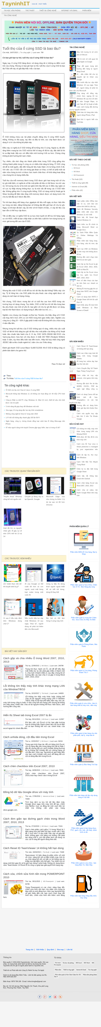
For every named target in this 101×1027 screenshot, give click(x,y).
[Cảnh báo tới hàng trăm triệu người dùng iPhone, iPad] (73, 114)
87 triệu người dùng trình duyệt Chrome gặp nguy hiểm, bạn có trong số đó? (33, 427)
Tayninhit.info (25, 962)
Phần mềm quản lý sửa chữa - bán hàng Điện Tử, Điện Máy (83, 864)
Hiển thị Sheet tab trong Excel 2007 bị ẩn (27, 715)
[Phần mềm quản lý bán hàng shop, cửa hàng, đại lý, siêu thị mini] (84, 142)
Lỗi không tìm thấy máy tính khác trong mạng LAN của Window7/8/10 (87, 431)
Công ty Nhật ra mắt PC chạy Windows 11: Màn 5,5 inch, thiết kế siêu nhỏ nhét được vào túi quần (35, 401)
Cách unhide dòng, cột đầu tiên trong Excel (28, 737)
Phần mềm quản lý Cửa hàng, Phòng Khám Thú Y (83, 671)
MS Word (45, 665)
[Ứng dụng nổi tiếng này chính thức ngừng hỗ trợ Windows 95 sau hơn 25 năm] (73, 95)
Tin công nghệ (10, 15)
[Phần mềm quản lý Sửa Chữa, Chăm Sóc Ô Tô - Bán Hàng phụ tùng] (84, 572)
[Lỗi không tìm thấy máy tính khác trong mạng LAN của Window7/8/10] (13, 696)
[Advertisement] (34, 448)
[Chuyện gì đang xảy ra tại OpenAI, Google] (34, 485)
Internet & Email (81, 970)
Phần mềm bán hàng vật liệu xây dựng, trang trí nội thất (84, 796)
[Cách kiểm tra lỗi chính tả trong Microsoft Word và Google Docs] (73, 226)
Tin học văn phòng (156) (80, 165)
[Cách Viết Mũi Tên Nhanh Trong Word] (73, 464)
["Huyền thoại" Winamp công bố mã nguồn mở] (12, 485)
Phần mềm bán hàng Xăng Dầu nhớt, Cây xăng (83, 897)
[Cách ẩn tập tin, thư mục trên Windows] (73, 457)
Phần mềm (86, 10)
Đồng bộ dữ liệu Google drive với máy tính (28, 792)
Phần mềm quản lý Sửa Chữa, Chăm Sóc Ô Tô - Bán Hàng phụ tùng (83, 586)
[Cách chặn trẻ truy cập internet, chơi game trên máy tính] (73, 377)
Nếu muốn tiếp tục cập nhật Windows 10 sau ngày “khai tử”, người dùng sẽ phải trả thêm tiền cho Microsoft (34, 623)
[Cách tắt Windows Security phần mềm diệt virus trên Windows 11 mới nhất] (73, 211)
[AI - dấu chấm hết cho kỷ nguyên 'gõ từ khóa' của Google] (73, 76)
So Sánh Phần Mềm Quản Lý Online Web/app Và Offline (87, 235)
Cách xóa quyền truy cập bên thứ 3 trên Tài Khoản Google (87, 416)
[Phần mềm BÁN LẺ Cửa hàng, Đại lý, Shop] (84, 540)
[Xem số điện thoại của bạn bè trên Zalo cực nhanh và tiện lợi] (73, 282)
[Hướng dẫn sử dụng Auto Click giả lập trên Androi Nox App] (73, 407)
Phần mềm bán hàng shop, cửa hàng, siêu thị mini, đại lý (87, 243)
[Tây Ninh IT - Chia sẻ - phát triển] (24, 4)
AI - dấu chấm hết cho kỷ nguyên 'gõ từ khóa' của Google (87, 77)
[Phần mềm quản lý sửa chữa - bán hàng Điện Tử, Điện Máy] (84, 851)
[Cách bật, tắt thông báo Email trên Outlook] (73, 478)
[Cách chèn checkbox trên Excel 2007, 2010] (13, 777)
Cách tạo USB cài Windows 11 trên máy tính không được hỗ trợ (87, 251)
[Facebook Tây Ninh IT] (40, 997)
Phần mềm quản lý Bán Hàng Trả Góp (83, 764)
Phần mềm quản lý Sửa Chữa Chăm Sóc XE (68, 975)
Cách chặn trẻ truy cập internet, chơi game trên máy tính (87, 378)
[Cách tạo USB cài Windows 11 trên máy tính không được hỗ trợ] (73, 251)
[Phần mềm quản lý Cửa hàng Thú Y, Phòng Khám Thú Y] (84, 662)
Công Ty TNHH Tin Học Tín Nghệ (33, 970)
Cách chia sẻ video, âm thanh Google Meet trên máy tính (87, 492)
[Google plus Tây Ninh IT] (45, 997)
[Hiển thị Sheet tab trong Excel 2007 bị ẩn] (13, 722)
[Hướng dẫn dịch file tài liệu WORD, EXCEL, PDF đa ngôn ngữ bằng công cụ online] (73, 385)
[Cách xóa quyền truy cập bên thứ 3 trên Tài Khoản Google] (73, 415)
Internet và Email (69, 10)
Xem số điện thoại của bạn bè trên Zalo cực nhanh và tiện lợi (87, 283)
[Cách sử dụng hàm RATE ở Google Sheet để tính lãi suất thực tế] (73, 299)
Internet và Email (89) (79, 187)
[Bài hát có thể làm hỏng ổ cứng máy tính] (55, 607)
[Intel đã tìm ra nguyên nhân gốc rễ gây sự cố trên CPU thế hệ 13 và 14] (12, 517)
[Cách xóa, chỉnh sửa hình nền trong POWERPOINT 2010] (13, 887)
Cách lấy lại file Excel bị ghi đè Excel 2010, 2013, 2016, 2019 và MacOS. (87, 266)
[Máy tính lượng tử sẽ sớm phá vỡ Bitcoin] (73, 54)
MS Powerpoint (48, 881)
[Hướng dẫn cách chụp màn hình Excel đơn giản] (73, 259)
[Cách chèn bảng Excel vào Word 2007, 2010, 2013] (73, 485)
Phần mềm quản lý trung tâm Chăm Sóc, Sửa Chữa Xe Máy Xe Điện (83, 619)
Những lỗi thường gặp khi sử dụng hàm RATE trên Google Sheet (87, 291)
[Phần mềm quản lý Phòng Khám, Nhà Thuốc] (84, 635)
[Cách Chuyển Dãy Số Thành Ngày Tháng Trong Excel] (73, 370)
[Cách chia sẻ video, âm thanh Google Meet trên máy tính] (73, 492)
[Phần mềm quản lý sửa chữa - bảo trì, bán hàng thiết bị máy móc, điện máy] (84, 691)
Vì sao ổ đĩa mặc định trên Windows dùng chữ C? (12, 621)
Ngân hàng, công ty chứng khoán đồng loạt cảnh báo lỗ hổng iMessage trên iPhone (35, 422)
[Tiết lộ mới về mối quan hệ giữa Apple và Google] (73, 61)
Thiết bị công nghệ (47, 10)
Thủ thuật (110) (77, 179)
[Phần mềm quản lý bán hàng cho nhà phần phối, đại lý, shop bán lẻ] (84, 722)
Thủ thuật (29, 10)
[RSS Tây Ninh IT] (60, 997)
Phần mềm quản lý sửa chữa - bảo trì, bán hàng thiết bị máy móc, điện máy (83, 704)
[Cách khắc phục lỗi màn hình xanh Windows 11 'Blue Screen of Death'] (73, 307)
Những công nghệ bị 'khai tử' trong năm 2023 (22, 414)
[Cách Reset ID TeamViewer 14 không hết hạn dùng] (13, 855)
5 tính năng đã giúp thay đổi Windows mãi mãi (22, 406)
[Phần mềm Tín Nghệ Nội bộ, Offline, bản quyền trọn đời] (50, 31)
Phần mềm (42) (77, 190)
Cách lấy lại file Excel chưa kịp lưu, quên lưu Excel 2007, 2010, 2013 (87, 275)
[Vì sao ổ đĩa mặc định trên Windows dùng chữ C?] (12, 607)
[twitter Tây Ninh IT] (50, 997)
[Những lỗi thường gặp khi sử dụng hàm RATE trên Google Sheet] (73, 290)
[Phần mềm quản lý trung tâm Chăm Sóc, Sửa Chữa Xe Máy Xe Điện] (84, 605)
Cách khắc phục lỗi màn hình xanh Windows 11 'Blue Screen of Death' (87, 307)
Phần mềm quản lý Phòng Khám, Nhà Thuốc (83, 645)
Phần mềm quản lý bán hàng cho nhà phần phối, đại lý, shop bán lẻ (83, 734)
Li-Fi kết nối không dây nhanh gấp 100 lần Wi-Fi (23, 417)
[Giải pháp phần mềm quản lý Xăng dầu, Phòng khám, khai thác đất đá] (55, 997)
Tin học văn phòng (12, 10)
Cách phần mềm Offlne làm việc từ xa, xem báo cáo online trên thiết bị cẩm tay (87, 203)
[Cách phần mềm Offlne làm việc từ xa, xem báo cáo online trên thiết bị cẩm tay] (73, 203)
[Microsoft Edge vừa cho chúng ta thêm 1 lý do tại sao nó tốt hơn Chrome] (55, 485)
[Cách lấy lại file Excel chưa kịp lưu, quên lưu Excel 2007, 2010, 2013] (73, 274)
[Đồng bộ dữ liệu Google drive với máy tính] (13, 800)
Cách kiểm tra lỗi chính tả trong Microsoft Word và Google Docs (87, 227)
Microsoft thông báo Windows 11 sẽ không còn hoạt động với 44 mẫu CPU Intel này (35, 395)
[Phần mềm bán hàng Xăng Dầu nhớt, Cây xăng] (83, 883)
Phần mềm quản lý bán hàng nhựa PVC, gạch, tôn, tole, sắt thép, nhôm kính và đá (84, 830)
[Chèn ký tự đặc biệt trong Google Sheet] (73, 471)
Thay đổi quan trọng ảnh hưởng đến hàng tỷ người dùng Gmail (87, 68)
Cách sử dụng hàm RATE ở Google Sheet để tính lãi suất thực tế (87, 299)
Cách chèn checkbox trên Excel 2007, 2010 (29, 766)
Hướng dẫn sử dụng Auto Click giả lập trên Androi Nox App (87, 408)
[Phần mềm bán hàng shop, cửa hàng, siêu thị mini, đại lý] (73, 243)
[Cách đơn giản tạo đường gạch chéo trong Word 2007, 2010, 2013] (13, 832)
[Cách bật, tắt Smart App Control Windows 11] (73, 219)
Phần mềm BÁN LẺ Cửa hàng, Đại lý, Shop (83, 553)
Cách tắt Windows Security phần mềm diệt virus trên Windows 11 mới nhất (87, 212)
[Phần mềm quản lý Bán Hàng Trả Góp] (84, 753)
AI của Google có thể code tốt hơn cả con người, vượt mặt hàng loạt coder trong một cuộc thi (34, 589)
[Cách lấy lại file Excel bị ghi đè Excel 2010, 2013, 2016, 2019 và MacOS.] (73, 266)
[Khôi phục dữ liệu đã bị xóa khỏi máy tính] (73, 439)
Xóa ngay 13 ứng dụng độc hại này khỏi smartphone (24, 410)
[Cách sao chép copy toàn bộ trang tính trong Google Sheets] (73, 355)
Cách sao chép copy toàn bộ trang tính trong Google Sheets (87, 356)
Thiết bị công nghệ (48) (80, 183)
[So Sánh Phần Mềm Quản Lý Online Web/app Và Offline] (73, 234)
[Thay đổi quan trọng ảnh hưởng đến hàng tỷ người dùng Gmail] (73, 68)
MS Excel (45, 719)
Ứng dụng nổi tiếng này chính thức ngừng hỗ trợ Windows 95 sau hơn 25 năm (87, 96)
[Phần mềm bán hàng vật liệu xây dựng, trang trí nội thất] (84, 783)
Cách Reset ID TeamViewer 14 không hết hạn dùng (33, 848)
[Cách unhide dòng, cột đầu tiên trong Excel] (13, 750)
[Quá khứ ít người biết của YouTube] (73, 121)
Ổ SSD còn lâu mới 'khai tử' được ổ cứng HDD (23, 390)
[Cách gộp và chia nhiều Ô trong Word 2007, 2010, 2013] (13, 672)
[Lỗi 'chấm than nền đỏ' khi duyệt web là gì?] (12, 573)
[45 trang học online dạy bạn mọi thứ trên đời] (73, 363)
